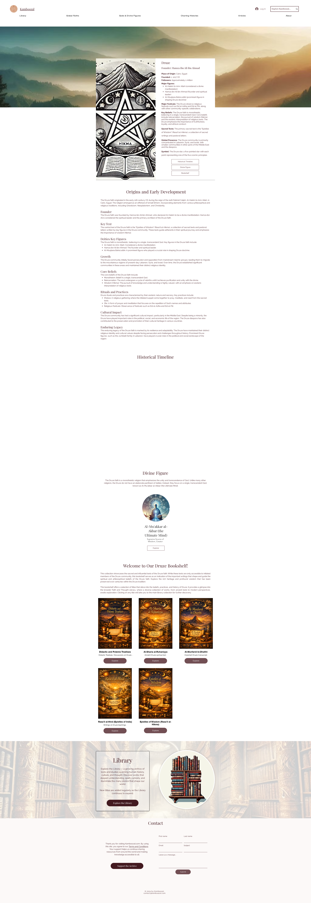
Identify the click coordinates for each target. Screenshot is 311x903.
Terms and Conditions (138, 846)
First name (163, 836)
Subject (187, 845)
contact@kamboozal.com (155, 893)
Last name (188, 836)
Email (161, 845)
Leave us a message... (167, 855)
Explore (115, 661)
